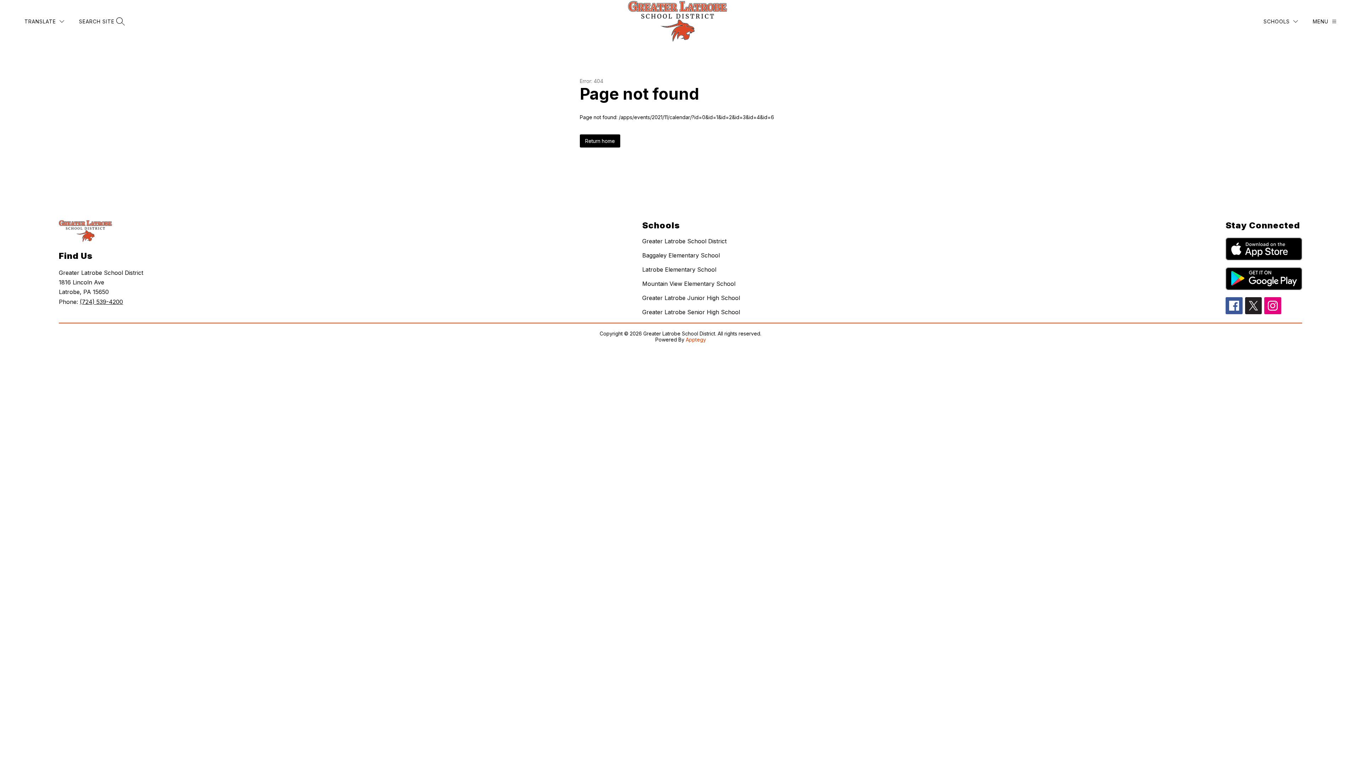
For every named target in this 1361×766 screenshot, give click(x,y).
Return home (600, 141)
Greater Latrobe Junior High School (691, 297)
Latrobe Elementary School (679, 269)
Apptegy (696, 340)
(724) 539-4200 (101, 301)
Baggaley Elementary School (681, 255)
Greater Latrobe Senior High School (691, 312)
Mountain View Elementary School (688, 283)
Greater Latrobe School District (684, 241)
